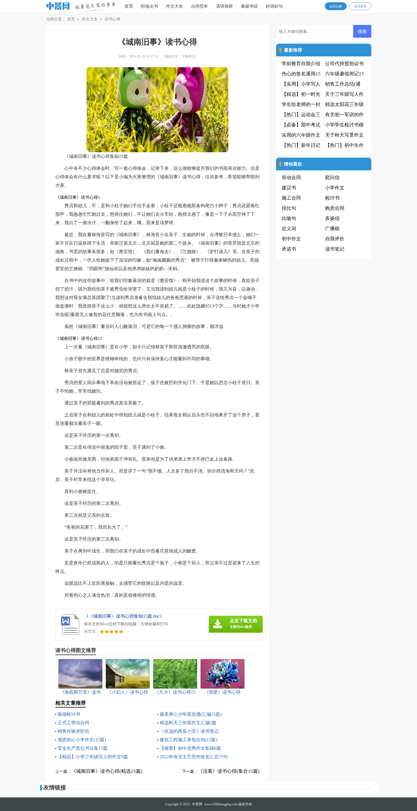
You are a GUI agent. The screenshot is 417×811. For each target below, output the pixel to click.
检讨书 (332, 198)
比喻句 (289, 218)
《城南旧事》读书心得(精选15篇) (106, 771)
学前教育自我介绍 (301, 63)
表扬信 (332, 218)
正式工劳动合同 (73, 722)
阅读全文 (171, 56)
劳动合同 (291, 177)
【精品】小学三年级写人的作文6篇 (93, 756)
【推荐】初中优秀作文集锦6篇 (190, 748)
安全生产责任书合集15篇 (83, 748)
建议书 (289, 187)
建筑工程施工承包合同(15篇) (188, 739)
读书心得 (112, 19)
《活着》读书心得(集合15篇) (229, 771)
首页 (129, 6)
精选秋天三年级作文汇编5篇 (188, 722)
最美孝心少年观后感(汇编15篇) (191, 714)
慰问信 (332, 177)
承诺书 (289, 249)
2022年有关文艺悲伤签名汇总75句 (194, 756)
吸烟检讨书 (69, 714)
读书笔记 (334, 249)
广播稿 (332, 228)
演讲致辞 (224, 6)
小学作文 (334, 187)
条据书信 (249, 6)
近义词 (289, 228)
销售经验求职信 (73, 731)
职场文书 (149, 6)
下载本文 (188, 56)
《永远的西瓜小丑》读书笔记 (189, 731)
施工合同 (291, 198)
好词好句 (274, 6)
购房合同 (334, 208)
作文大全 (174, 6)
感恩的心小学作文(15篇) (82, 739)
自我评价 (334, 239)
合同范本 (199, 6)
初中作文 (291, 239)
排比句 (289, 208)
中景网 (197, 804)
